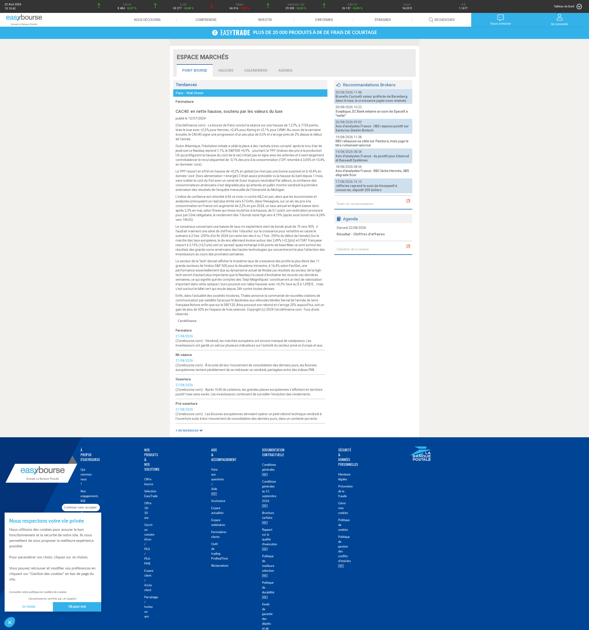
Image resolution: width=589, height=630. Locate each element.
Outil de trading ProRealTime (212, 551)
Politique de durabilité (266, 587)
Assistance (212, 501)
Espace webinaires (212, 523)
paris (179, 93)
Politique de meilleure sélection (266, 563)
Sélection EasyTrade (147, 494)
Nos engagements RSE (83, 496)
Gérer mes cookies (341, 508)
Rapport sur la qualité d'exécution (266, 537)
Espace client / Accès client (147, 580)
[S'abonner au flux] (408, 201)
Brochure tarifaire (266, 515)
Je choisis (28, 606)
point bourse (194, 70)
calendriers (255, 70)
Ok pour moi (77, 606)
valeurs (225, 70)
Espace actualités (212, 511)
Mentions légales (341, 477)
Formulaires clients (212, 535)
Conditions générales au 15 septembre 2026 (266, 491)
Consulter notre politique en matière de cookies (37, 592)
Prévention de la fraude (341, 491)
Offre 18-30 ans (147, 510)
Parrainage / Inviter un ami (147, 607)
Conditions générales (266, 467)
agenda (285, 70)
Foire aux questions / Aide (212, 479)
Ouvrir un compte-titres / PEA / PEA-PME (147, 544)
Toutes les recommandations (355, 204)
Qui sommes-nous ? (83, 477)
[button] (9, 622)
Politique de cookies (341, 525)
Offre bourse (147, 482)
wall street (194, 93)
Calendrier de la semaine (353, 249)
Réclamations (212, 565)
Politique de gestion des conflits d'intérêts (341, 549)
